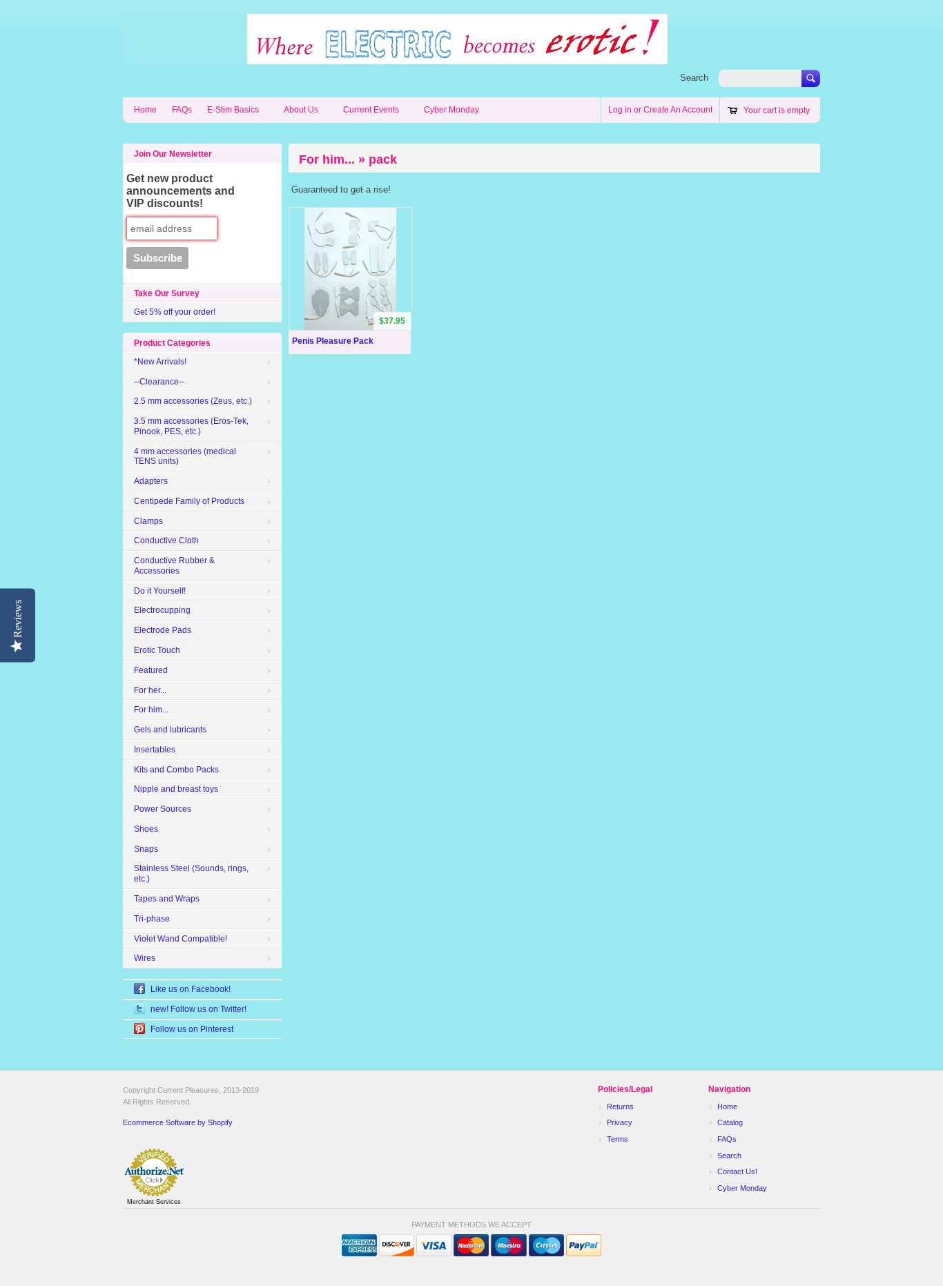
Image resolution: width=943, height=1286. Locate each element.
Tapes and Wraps (167, 899)
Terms (617, 1139)
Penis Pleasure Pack (332, 341)
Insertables (154, 749)
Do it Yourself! (160, 591)
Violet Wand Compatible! (180, 939)
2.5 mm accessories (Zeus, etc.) (193, 401)
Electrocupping (162, 610)
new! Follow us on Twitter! (198, 1009)
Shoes (146, 829)
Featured (151, 670)
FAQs (182, 110)
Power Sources (162, 809)
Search (694, 77)
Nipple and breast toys (176, 789)
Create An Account (677, 110)
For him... (151, 709)
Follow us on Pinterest (191, 1029)
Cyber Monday (451, 110)
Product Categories (172, 343)
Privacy (619, 1122)
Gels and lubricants (170, 729)
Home (145, 110)
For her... (150, 690)
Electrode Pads (162, 630)
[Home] (395, 57)
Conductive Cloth (166, 540)
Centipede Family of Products (189, 501)
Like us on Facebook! (190, 989)
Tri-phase (152, 919)
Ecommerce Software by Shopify (178, 1122)
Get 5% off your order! (174, 312)
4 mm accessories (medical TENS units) (185, 457)
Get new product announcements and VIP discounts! (180, 191)
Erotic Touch (157, 650)
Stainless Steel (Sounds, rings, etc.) (191, 874)
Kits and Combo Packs (176, 769)
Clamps (148, 521)
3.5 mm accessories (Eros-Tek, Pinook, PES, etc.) (191, 426)
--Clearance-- (159, 382)
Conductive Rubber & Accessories (174, 566)
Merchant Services (154, 1201)
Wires (144, 958)
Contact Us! (737, 1171)
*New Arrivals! (160, 362)
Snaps (146, 849)
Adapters (151, 481)
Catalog (730, 1122)
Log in (620, 110)
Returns (620, 1106)
